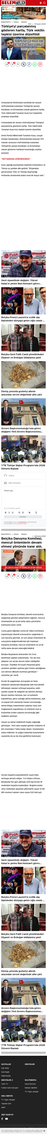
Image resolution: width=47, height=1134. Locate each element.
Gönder (23, 517)
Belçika (24, 22)
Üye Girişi (5, 1068)
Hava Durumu (30, 1084)
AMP (3, 1107)
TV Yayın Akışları (31, 1092)
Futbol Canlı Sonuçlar (9, 1088)
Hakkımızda (5, 1076)
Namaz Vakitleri (31, 1088)
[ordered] (19, 512)
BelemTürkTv (6, 22)
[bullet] (23, 512)
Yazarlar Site (6, 1104)
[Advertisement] (23, 83)
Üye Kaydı (5, 1072)
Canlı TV (4, 1084)
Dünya (16, 22)
